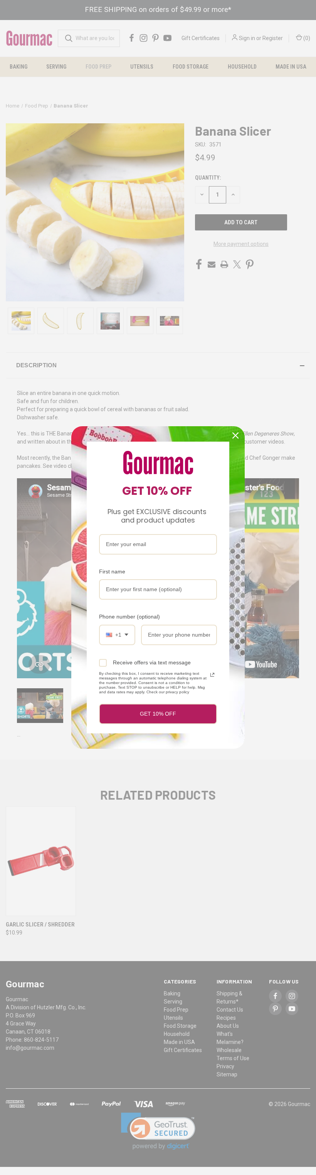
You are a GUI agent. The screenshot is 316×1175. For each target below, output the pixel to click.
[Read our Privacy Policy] (212, 674)
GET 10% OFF (158, 714)
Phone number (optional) (129, 617)
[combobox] (117, 635)
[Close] (235, 435)
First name (112, 571)
